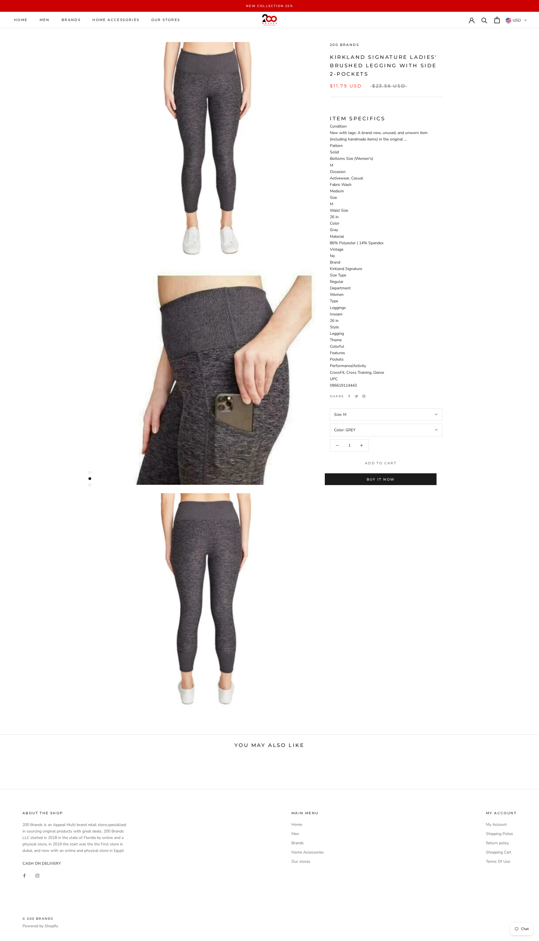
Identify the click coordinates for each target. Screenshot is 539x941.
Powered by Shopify (40, 926)
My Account (496, 824)
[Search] (484, 20)
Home (21, 20)
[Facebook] (349, 396)
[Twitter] (356, 396)
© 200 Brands (37, 919)
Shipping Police (499, 833)
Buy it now (381, 479)
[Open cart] (497, 20)
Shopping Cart (498, 852)
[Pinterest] (364, 396)
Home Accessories (115, 20)
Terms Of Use (498, 861)
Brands (71, 20)
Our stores (165, 20)
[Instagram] (37, 875)
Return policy (497, 843)
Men (45, 20)
